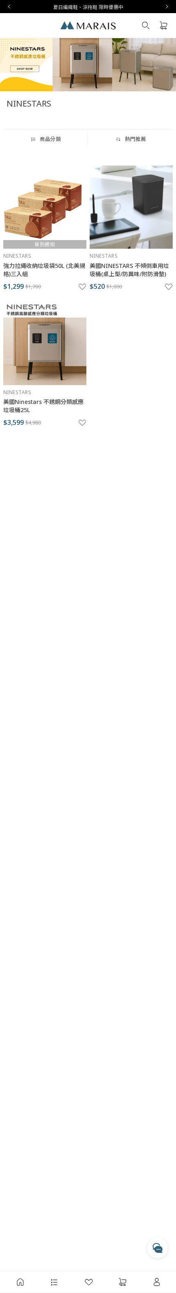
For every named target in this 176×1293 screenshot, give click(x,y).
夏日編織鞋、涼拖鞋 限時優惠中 (88, 7)
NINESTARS (17, 255)
